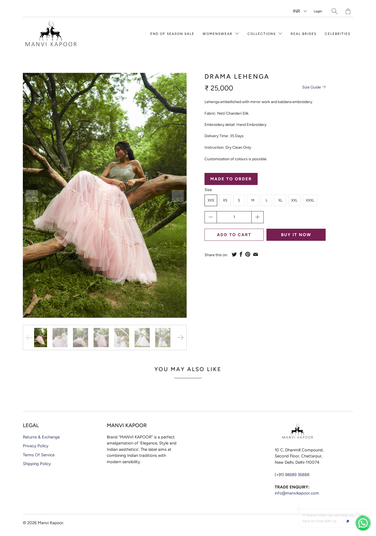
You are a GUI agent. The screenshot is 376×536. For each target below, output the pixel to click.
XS (225, 200)
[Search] (334, 11)
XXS (211, 200)
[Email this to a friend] (255, 254)
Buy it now (296, 234)
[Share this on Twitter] (234, 254)
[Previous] (32, 196)
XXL (294, 200)
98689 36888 (297, 474)
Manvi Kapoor (50, 522)
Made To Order (231, 178)
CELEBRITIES (337, 34)
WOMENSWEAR (218, 34)
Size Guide (312, 87)
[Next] (178, 196)
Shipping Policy (37, 463)
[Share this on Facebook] (241, 254)
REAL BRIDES (304, 34)
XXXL (310, 200)
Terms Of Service (39, 454)
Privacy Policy (35, 445)
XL (280, 200)
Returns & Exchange (41, 437)
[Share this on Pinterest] (247, 254)
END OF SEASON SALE (172, 34)
